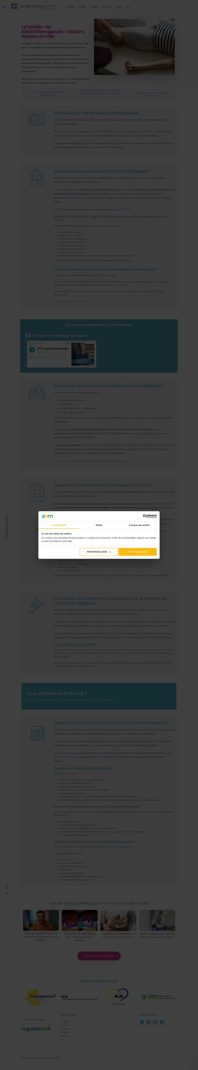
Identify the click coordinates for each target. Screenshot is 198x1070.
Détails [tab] (99, 525)
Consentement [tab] (58, 525)
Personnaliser (97, 552)
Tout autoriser (137, 552)
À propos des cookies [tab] (139, 525)
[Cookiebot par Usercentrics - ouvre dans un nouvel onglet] (145, 516)
